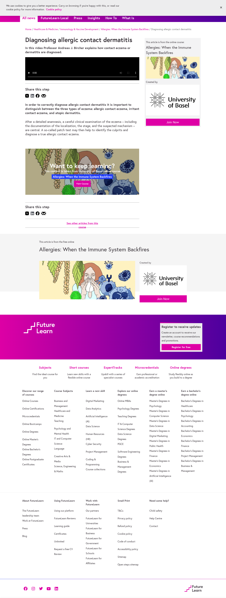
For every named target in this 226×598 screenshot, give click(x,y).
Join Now (173, 122)
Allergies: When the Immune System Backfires (125, 29)
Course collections (95, 469)
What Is (128, 18)
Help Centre (155, 518)
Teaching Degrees (127, 416)
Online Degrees (30, 431)
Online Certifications (33, 408)
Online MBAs (124, 400)
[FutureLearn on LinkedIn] (56, 588)
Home (28, 29)
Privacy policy (125, 518)
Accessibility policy (128, 549)
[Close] (221, 7)
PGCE (121, 444)
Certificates (60, 533)
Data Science (93, 426)
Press (78, 18)
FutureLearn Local (54, 18)
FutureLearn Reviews (65, 518)
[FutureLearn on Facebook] (26, 588)
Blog (24, 536)
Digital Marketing (95, 400)
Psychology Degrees (128, 408)
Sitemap (122, 556)
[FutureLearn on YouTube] (48, 588)
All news (28, 18)
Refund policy (125, 526)
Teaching (58, 420)
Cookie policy (125, 533)
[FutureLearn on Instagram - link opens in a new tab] (33, 588)
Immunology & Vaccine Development (79, 29)
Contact (153, 526)
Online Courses (30, 400)
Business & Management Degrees (124, 466)
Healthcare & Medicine (46, 29)
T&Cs (120, 510)
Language (59, 448)
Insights (94, 18)
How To (111, 18)
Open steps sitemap (128, 564)
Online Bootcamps (32, 424)
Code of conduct (126, 541)
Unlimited (59, 541)
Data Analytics (93, 408)
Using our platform (64, 510)
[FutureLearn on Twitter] (41, 588)
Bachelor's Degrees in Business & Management (192, 465)
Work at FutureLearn (33, 520)
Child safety (155, 510)
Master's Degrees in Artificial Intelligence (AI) (160, 475)
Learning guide (61, 526)
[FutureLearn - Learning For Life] (193, 588)
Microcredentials (31, 416)
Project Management (96, 451)
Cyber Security (93, 444)
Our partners (92, 510)
